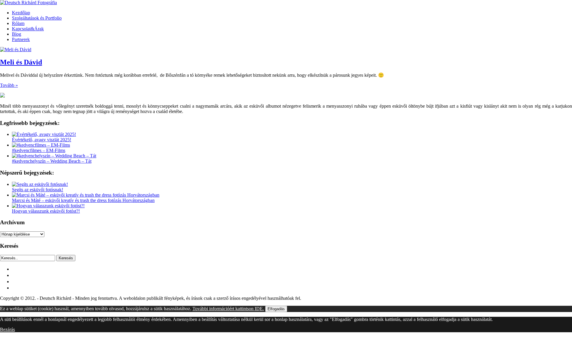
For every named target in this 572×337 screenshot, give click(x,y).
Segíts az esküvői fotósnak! (37, 189)
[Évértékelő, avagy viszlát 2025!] (44, 134)
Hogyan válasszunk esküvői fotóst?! (46, 211)
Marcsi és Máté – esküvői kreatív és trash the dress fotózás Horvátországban (83, 200)
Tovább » (9, 85)
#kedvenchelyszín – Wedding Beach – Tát (51, 161)
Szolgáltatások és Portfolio (37, 18)
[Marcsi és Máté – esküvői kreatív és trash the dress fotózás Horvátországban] (85, 195)
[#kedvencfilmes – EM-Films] (41, 145)
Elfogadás (276, 309)
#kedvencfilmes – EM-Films (38, 150)
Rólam (18, 23)
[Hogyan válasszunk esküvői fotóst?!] (48, 205)
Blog (16, 34)
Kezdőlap (21, 12)
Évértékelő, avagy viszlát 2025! (41, 139)
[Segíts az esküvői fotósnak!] (40, 184)
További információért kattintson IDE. (228, 308)
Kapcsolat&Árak (28, 28)
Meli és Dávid (21, 62)
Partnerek (21, 39)
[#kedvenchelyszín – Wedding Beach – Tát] (54, 155)
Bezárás (7, 329)
